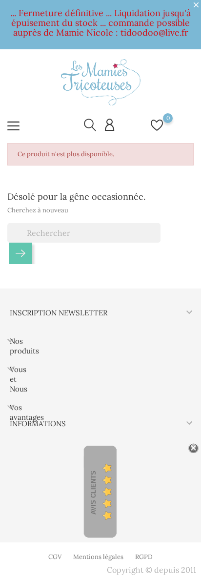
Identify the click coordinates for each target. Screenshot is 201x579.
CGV (54, 557)
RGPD (144, 557)
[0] (157, 130)
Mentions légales (98, 557)
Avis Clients (93, 493)
